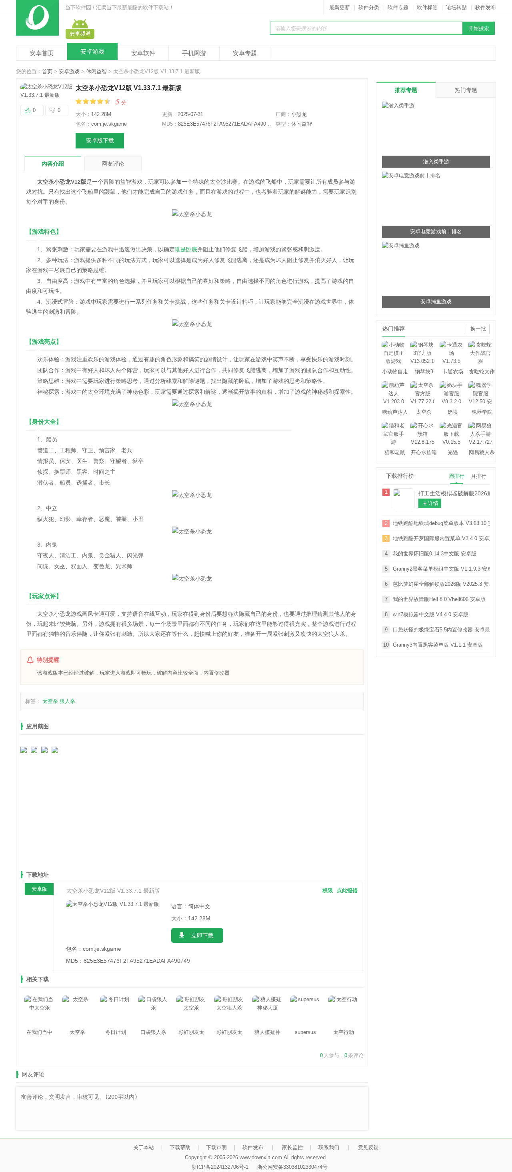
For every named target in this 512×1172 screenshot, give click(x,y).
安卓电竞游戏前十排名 (436, 231)
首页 (47, 71)
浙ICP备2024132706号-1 (220, 1167)
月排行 (478, 476)
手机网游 (194, 53)
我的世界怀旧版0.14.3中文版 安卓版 (434, 554)
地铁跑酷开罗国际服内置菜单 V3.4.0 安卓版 (441, 538)
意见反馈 (368, 1147)
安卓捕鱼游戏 (436, 302)
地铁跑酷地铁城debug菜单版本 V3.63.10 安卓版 (441, 523)
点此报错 (347, 891)
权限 (327, 891)
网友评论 (113, 163)
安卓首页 (42, 53)
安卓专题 (245, 53)
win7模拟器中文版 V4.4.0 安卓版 (430, 614)
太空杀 (50, 701)
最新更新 (339, 7)
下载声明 (216, 1147)
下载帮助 (180, 1147)
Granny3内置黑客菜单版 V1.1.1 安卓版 (438, 645)
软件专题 (398, 7)
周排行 (456, 476)
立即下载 (202, 935)
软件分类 (368, 7)
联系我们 (328, 1147)
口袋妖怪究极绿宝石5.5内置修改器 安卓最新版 (441, 630)
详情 (433, 503)
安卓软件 (143, 53)
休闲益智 (96, 71)
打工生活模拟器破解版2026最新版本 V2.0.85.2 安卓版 (454, 493)
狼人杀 (67, 701)
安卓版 (39, 889)
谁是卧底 (186, 249)
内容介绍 (53, 163)
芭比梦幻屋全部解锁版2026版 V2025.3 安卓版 (441, 584)
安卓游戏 (92, 51)
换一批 (478, 329)
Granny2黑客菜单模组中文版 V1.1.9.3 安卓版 (441, 569)
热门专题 (466, 90)
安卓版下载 (100, 140)
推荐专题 (406, 90)
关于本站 (143, 1147)
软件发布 (485, 7)
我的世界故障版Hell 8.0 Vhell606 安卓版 (439, 599)
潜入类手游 (436, 161)
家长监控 (292, 1147)
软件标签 (427, 7)
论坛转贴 (456, 7)
